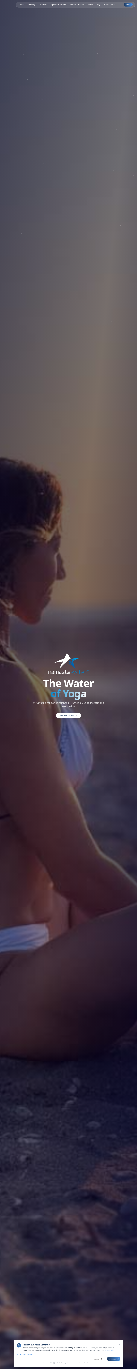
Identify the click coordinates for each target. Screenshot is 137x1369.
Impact (90, 5)
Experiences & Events (58, 5)
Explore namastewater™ (67, 717)
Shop (128, 5)
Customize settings (26, 1354)
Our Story (31, 5)
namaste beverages (77, 5)
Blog (98, 5)
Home (22, 5)
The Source (43, 5)
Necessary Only (98, 1359)
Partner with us (109, 5)
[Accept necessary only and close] (119, 1344)
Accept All (115, 1359)
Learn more (90, 1363)
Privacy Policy (109, 1350)
